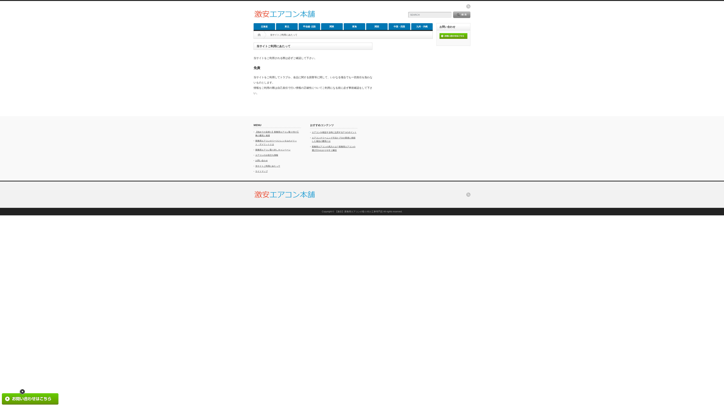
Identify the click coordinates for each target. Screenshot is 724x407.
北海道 (264, 26)
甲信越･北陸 (309, 26)
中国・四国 (399, 26)
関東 (332, 26)
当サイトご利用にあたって (267, 166)
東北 (287, 26)
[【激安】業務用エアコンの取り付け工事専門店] (285, 18)
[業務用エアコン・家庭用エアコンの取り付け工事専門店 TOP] (262, 35)
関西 (377, 26)
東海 (354, 26)
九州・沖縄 (422, 26)
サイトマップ (261, 171)
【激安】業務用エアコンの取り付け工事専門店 (359, 211)
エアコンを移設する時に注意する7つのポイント (334, 132)
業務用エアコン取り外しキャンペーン (273, 150)
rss (468, 6)
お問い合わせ (261, 160)
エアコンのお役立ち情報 (266, 155)
